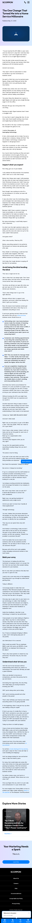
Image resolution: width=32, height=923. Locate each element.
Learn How (16, 862)
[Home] (7, 2)
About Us (16, 878)
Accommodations (16, 893)
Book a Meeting (26, 461)
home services (21, 315)
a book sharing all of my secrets (18, 749)
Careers (16, 883)
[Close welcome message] (29, 913)
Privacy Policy (16, 903)
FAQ (16, 888)
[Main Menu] (28, 2)
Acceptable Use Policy (16, 898)
